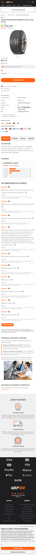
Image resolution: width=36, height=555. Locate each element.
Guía (9, 518)
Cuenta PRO (9, 511)
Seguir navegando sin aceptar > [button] (27, 526)
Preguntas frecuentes (9, 514)
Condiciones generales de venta (27, 516)
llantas (8, 5)
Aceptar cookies (18, 548)
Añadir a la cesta (19, 80)
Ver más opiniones (7, 324)
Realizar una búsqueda (18, 10)
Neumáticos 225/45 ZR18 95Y (9, 116)
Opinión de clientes (27, 509)
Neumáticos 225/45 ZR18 (8, 115)
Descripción (6, 138)
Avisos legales (27, 521)
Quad (19, 5)
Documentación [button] (5, 389)
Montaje (23, 138)
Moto (14, 5)
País (9, 516)
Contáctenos (27, 507)
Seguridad (31, 138)
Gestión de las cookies (27, 518)
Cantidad (4, 73)
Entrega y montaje (9, 509)
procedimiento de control (15, 331)
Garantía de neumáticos (9, 521)
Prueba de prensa (9, 504)
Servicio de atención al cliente (27, 504)
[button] (18, 66)
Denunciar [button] (3, 195)
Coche (2, 5)
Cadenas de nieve (27, 5)
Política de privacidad (27, 511)
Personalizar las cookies (18, 552)
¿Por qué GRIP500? (9, 507)
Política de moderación (27, 514)
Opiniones (15, 138)
